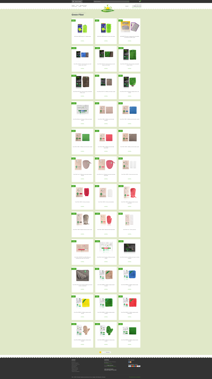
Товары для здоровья (75, 371)
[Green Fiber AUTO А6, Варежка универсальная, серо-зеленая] (129, 82)
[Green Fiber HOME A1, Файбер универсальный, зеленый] (106, 303)
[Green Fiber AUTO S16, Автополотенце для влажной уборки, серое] (82, 82)
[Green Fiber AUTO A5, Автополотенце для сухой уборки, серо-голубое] (82, 54)
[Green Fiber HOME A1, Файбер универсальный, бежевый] (106, 275)
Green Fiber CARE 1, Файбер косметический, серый (129, 146)
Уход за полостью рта (76, 364)
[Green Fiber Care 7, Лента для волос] (129, 220)
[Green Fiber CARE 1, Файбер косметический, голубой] (129, 110)
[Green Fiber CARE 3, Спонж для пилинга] (82, 192)
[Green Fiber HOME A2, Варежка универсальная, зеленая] (106, 330)
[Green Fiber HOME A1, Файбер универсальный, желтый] (82, 303)
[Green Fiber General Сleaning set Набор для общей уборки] (106, 248)
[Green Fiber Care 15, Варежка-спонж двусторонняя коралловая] (106, 165)
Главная (73, 5)
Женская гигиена (75, 367)
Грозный (126, 6)
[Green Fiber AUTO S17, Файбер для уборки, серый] (106, 82)
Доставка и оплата (83, 5)
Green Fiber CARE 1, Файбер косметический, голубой (129, 119)
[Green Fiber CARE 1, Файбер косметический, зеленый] (82, 137)
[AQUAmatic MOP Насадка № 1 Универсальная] (82, 27)
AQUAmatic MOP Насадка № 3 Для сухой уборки (106, 36)
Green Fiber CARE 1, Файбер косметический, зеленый (82, 146)
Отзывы (80, 6)
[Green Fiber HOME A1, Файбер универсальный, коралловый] (129, 303)
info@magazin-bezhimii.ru (111, 366)
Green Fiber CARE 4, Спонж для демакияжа (106, 201)
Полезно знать (74, 6)
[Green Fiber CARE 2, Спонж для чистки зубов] (129, 165)
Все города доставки (108, 363)
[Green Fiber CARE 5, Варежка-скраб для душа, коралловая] (129, 192)
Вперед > (108, 352)
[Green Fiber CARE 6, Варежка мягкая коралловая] (106, 220)
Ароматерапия (74, 370)
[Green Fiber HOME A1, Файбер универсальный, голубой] (129, 275)
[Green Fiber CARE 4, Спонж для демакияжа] (106, 192)
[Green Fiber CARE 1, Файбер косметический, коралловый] (106, 137)
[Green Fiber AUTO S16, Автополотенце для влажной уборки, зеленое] (129, 54)
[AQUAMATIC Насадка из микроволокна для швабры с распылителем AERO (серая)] (129, 27)
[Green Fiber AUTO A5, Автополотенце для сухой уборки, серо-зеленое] (106, 54)
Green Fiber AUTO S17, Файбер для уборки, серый (106, 91)
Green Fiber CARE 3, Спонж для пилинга (82, 201)
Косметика (73, 361)
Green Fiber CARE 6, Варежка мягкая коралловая (106, 229)
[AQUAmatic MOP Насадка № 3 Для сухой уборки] (106, 27)
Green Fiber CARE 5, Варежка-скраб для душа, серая (82, 229)
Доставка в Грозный (138, 4)
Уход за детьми (74, 365)
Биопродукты (74, 366)
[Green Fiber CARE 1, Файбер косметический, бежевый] (106, 110)
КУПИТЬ (82, 40)
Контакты (84, 6)
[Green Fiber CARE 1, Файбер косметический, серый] (129, 137)
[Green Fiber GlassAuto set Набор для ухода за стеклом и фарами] (129, 248)
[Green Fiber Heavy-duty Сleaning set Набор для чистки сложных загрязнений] (82, 275)
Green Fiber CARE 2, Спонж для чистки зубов (129, 174)
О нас (77, 5)
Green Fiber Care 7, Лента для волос (129, 229)
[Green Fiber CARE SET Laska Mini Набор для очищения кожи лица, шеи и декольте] (82, 248)
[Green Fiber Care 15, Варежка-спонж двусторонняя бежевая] (82, 165)
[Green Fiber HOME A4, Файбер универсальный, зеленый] (129, 330)
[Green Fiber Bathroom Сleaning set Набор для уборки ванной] (82, 110)
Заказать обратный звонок (136, 7)
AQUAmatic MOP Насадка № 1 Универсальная (82, 36)
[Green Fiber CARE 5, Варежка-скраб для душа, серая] (82, 220)
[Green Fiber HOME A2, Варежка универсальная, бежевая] (82, 330)
